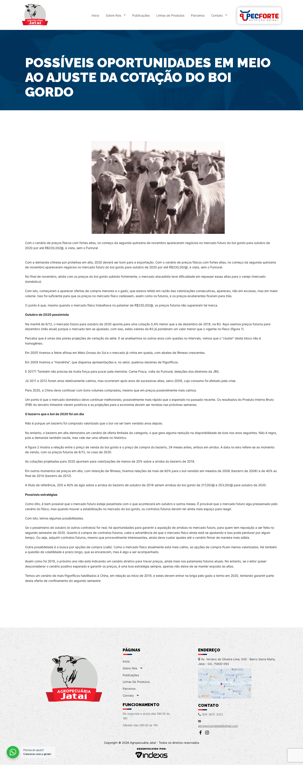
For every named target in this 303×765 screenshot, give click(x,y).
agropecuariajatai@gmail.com (218, 726)
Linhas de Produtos (170, 15)
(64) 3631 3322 (212, 714)
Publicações (141, 15)
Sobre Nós (113, 15)
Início (95, 15)
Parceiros (198, 15)
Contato (217, 15)
